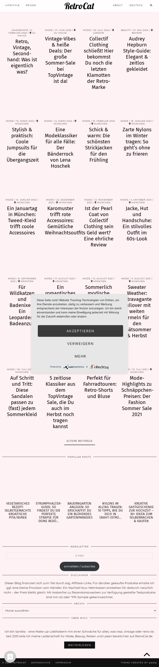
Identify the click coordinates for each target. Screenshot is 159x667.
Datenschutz (41, 662)
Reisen (31, 5)
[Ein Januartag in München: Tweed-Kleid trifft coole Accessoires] (22, 185)
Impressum (63, 662)
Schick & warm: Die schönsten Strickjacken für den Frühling (98, 145)
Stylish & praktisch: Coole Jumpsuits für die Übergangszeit (23, 145)
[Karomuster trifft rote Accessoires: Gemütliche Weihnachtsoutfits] (60, 185)
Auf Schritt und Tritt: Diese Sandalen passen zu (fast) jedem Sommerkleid (22, 396)
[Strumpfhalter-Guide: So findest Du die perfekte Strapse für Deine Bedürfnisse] (49, 481)
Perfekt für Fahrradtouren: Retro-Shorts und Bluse (100, 387)
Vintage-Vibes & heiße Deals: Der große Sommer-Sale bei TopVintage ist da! (60, 60)
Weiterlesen (79, 645)
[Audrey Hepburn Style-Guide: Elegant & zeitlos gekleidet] (137, 16)
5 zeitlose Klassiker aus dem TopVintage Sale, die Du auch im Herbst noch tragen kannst (60, 402)
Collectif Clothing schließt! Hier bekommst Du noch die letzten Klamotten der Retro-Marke (99, 63)
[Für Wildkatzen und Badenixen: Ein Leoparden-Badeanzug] (22, 264)
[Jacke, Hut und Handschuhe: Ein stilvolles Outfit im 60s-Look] (137, 185)
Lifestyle (12, 5)
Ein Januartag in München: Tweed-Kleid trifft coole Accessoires (22, 220)
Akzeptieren (80, 331)
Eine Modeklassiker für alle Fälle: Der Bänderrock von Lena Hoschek (61, 148)
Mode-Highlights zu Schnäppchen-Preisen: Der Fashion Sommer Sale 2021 (137, 396)
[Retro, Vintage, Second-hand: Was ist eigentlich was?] (22, 16)
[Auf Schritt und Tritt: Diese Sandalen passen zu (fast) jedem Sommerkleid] (22, 355)
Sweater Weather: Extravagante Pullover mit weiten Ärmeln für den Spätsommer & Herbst (137, 311)
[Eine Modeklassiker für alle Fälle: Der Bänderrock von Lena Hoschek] (60, 107)
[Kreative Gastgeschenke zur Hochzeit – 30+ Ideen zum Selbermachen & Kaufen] (141, 481)
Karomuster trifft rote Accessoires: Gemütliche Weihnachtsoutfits (65, 220)
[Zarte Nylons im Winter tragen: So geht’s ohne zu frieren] (137, 107)
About (118, 5)
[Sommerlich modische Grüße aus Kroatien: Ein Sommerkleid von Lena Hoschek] (99, 264)
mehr (80, 356)
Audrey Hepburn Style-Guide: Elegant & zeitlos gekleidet (137, 54)
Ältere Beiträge (80, 440)
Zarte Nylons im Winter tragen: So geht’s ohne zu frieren (137, 142)
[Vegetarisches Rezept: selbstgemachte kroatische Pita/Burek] (18, 481)
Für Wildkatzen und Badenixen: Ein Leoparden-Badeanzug (22, 305)
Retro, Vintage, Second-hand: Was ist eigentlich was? (22, 57)
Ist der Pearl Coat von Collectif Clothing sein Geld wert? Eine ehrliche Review (98, 226)
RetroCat (79, 6)
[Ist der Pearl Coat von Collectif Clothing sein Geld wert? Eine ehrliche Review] (99, 185)
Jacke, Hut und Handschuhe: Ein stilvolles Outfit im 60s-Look (137, 223)
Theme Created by (139, 662)
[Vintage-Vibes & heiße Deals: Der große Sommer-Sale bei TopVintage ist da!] (60, 16)
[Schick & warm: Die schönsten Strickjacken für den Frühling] (99, 107)
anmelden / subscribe (79, 566)
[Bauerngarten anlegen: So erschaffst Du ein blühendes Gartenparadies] (79, 481)
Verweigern (80, 343)
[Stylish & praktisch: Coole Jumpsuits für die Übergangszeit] (22, 107)
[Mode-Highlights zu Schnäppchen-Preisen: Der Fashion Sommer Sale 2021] (137, 355)
